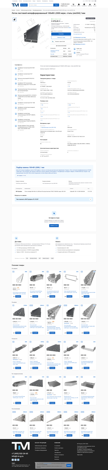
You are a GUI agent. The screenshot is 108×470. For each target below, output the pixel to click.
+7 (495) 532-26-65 (65, 4)
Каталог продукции (40, 442)
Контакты (51, 1)
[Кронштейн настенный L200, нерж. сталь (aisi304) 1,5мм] (88, 424)
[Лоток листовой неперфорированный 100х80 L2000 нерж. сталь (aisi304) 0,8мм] (71, 319)
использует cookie (47, 463)
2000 (70, 105)
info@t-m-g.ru (64, 5)
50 (41, 116)
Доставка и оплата (27, 1)
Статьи (20, 1)
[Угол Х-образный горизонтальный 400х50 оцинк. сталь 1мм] (54, 390)
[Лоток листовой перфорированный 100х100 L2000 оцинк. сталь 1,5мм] (88, 284)
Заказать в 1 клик (61, 37)
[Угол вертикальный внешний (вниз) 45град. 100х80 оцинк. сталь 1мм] (54, 284)
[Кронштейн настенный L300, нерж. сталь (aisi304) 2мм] (37, 424)
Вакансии (56, 457)
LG (69, 86)
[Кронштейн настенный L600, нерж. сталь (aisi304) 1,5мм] (54, 424)
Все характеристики (78, 34)
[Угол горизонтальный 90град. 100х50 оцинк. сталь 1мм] (20, 390)
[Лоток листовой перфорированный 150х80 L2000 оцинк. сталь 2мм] (88, 319)
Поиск (56, 5)
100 (42, 105)
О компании (14, 1)
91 (69, 112)
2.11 (42, 112)
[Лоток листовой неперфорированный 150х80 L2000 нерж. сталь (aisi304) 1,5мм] (37, 319)
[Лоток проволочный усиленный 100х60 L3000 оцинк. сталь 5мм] (20, 284)
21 (41, 120)
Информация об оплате (80, 44)
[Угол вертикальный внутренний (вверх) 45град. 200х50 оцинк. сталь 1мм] (88, 390)
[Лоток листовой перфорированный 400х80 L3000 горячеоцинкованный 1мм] (54, 355)
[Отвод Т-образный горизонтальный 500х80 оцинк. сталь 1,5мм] (20, 355)
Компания (57, 442)
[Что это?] (47, 88)
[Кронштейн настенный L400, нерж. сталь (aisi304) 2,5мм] (71, 424)
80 (41, 108)
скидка (69, 27)
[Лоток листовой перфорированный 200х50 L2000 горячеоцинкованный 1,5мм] (20, 319)
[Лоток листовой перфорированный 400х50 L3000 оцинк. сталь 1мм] (37, 390)
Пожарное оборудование (41, 450)
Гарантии (39, 1)
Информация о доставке (80, 37)
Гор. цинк (52, 54)
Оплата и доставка (58, 448)
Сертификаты (45, 1)
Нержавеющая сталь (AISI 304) (48, 127)
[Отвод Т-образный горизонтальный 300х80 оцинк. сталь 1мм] (71, 355)
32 (69, 116)
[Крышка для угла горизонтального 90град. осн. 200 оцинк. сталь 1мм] (71, 390)
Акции (34, 1)
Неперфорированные (37, 10)
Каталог (25, 5)
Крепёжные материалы (40, 448)
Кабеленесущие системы (26, 10)
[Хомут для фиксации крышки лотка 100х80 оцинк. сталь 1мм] (71, 284)
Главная (13, 10)
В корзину (61, 34)
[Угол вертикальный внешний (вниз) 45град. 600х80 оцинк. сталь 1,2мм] (88, 355)
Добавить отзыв (54, 225)
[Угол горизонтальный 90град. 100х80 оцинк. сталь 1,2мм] (37, 284)
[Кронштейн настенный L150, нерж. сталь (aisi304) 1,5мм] (20, 424)
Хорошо (69, 465)
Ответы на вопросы (59, 454)
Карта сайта (79, 454)
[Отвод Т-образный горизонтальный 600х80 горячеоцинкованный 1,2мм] (37, 355)
